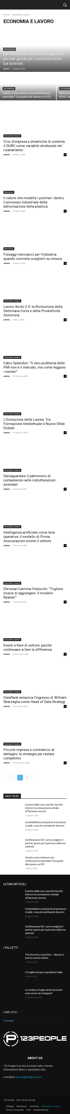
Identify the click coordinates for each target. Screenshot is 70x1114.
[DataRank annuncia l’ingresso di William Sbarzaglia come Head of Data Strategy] (35, 677)
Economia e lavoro (12, 136)
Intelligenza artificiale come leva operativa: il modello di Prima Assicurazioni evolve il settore (29, 536)
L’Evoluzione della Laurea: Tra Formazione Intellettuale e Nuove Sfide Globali (34, 423)
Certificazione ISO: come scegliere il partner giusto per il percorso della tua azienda (45, 843)
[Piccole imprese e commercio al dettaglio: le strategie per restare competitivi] (35, 729)
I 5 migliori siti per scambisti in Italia (43, 972)
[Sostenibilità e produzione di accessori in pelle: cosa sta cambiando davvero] (12, 827)
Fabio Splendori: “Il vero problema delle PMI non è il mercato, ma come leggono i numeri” (34, 367)
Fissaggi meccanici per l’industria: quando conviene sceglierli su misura (32, 256)
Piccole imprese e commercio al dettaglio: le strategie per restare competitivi (28, 754)
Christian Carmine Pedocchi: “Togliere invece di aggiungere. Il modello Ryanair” (33, 593)
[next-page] (34, 777)
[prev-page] (6, 777)
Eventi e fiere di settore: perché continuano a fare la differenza (27, 647)
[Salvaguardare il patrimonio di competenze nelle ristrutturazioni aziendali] (35, 456)
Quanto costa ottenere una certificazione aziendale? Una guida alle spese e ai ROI (44, 861)
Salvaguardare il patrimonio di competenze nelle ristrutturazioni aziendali (29, 480)
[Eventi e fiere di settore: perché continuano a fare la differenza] (35, 625)
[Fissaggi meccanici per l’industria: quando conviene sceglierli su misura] (35, 234)
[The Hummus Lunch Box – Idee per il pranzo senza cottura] (12, 959)
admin (6, 154)
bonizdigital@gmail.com (29, 1077)
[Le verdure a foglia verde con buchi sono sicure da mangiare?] (12, 995)
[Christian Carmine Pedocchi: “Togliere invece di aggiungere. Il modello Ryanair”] (35, 569)
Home (6, 14)
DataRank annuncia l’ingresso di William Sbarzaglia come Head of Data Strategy (34, 699)
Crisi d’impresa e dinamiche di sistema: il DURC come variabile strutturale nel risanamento (34, 146)
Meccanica (9, 49)
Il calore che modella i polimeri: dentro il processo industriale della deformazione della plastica (33, 202)
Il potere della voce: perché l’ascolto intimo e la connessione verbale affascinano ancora (44, 808)
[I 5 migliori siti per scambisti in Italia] (12, 977)
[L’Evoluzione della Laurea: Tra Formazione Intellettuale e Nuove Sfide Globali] (35, 399)
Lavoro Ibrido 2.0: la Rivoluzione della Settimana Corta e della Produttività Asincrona (33, 311)
